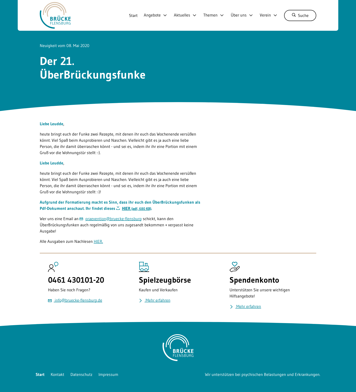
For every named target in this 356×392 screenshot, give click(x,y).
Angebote (152, 15)
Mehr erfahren (157, 300)
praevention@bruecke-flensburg (113, 218)
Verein (265, 15)
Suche (303, 15)
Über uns (239, 15)
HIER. (98, 241)
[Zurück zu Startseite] (55, 25)
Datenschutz (81, 374)
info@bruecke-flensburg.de (78, 300)
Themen (210, 15)
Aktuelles (182, 15)
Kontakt (57, 374)
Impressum (108, 374)
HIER (136, 208)
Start (133, 15)
